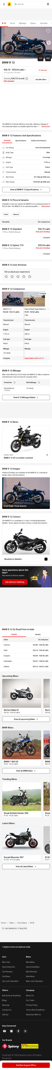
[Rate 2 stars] (12, 276)
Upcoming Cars (8, 967)
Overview (7, 140)
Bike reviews (31, 972)
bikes (12, 923)
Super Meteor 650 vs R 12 (34, 358)
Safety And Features (38, 141)
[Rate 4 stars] (24, 276)
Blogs (4, 1000)
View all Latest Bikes (24, 866)
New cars (6, 962)
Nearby (38, 634)
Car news (6, 976)
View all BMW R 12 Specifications (24, 190)
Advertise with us (33, 1015)
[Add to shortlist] (48, 30)
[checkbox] (41, 238)
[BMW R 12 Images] (26, 43)
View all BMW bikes (24, 771)
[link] (21, 693)
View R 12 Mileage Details (24, 397)
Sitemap (5, 1005)
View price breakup (43, 232)
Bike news (30, 976)
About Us (30, 996)
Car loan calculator (10, 981)
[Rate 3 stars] (18, 276)
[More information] (26, 78)
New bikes (30, 962)
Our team (30, 1000)
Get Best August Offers (26, 1065)
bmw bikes (22, 923)
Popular (14, 634)
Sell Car (5, 1015)
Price (12, 23)
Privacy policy (31, 1005)
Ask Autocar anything (11, 996)
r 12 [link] (32, 923)
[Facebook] (18, 1031)
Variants (43, 23)
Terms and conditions (35, 1010)
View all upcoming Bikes (24, 719)
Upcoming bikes (32, 967)
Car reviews (7, 972)
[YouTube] (4, 1031)
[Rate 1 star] (6, 276)
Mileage (22, 23)
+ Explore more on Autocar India (16, 947)
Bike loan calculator (34, 981)
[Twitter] (25, 1031)
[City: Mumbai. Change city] (48, 4)
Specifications (20, 141)
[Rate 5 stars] (30, 276)
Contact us (6, 1010)
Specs (33, 23)
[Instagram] (11, 1031)
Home (3, 923)
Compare (46, 238)
